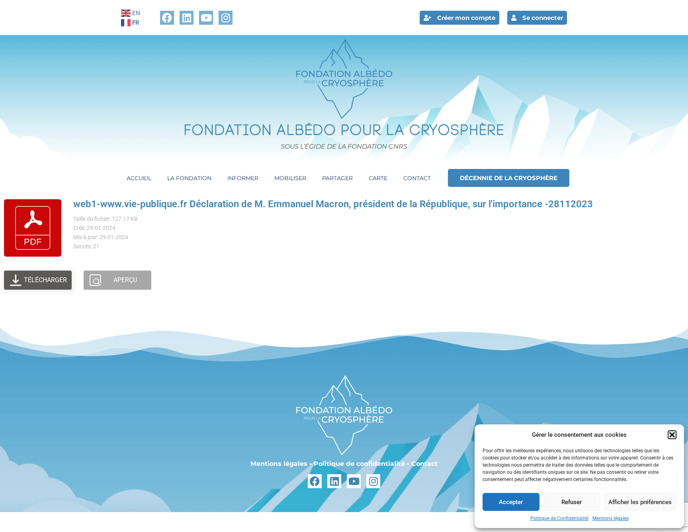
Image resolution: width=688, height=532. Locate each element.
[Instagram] (226, 18)
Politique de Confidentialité (559, 518)
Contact (417, 178)
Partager (337, 178)
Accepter (511, 502)
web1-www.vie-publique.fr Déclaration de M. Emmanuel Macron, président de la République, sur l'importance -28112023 (333, 204)
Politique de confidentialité (359, 463)
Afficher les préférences (640, 502)
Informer (242, 178)
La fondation (189, 178)
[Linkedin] (187, 18)
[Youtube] (206, 18)
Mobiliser (290, 178)
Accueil (139, 178)
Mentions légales (610, 518)
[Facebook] (167, 18)
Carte (378, 178)
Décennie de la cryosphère (508, 178)
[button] (672, 435)
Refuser (571, 502)
